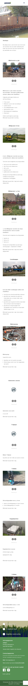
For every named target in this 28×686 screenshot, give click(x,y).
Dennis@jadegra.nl (10, 660)
